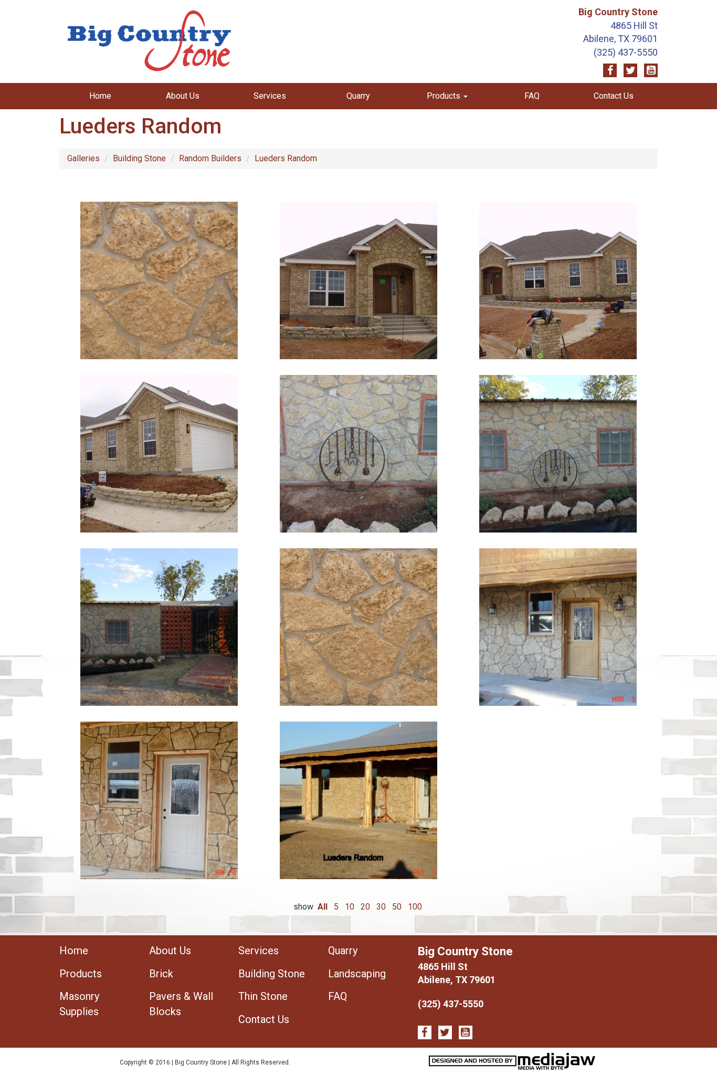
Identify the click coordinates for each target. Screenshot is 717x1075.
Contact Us (614, 96)
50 (397, 907)
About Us (182, 96)
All (323, 907)
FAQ (532, 96)
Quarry (358, 96)
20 (365, 907)
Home (100, 96)
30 (381, 907)
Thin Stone (263, 996)
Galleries (83, 158)
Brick (161, 973)
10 (349, 907)
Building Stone (139, 158)
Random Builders (210, 158)
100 (415, 907)
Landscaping (357, 973)
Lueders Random (286, 158)
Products (80, 973)
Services (270, 96)
